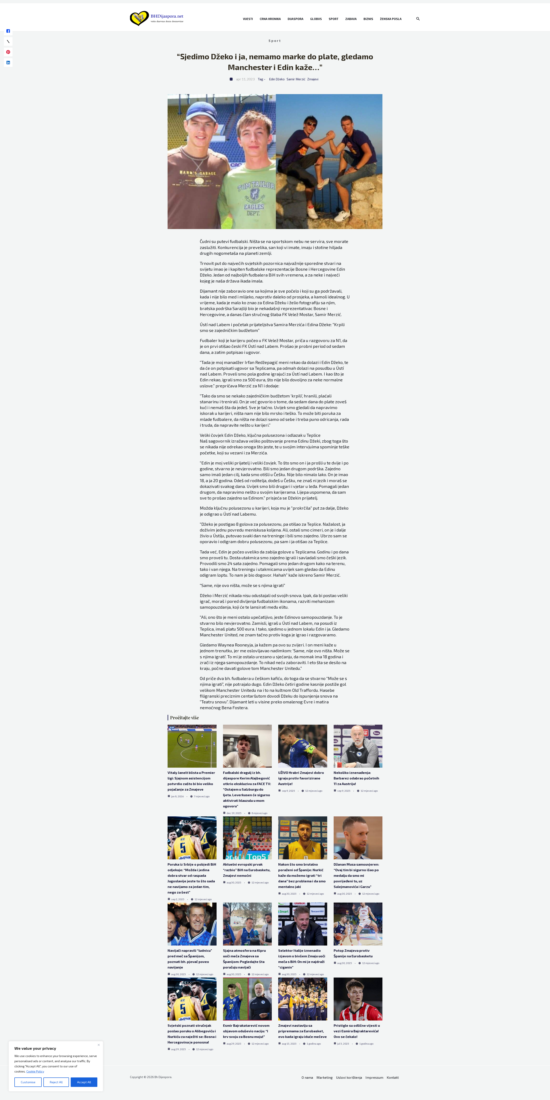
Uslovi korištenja (349, 1077)
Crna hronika (270, 19)
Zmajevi (312, 79)
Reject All (56, 1082)
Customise (28, 1082)
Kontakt (393, 1077)
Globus (316, 19)
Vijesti (248, 19)
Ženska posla (391, 19)
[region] (56, 1066)
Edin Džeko (277, 79)
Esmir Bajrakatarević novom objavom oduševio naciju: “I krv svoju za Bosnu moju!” (246, 1031)
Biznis (368, 19)
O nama (307, 1077)
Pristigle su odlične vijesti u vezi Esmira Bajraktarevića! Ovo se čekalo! (357, 1031)
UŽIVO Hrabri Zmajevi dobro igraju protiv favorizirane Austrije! (301, 778)
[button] (418, 18)
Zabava (351, 19)
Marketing (324, 1077)
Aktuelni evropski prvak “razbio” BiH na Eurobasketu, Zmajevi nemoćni (246, 869)
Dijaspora (295, 19)
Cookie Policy (35, 1071)
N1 (338, 340)
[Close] (98, 1044)
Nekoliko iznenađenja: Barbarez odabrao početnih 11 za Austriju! (356, 778)
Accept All (84, 1082)
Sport (333, 19)
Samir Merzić (296, 79)
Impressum (374, 1077)
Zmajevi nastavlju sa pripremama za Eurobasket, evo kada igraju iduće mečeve (302, 1031)
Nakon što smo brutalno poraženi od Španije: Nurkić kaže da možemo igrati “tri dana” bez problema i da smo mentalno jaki (302, 875)
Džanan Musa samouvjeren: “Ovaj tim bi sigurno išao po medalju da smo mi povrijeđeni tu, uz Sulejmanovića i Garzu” (356, 875)
